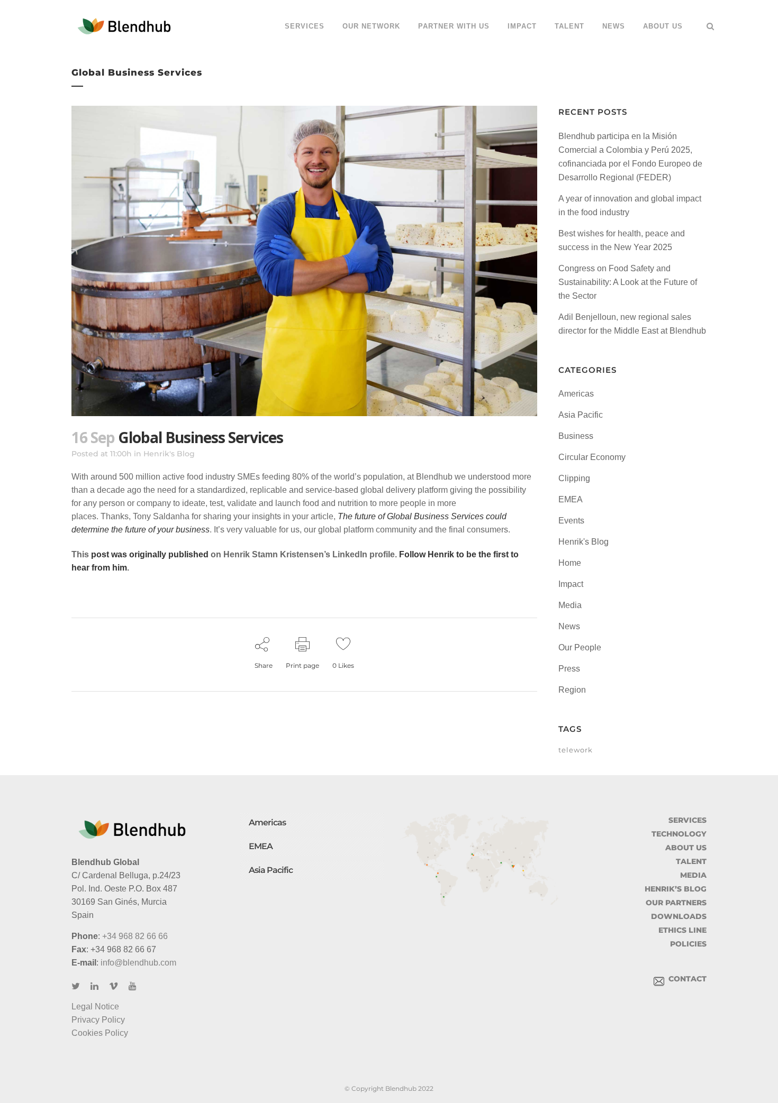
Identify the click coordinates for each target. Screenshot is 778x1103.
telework (575, 750)
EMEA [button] (261, 846)
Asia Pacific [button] (271, 870)
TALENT (691, 861)
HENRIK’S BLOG (676, 889)
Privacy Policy (98, 1019)
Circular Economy (592, 457)
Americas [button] (267, 822)
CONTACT (685, 978)
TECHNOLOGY (679, 834)
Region (572, 689)
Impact (570, 584)
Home (569, 562)
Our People (579, 647)
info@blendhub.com (138, 962)
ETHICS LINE (682, 930)
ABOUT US (686, 847)
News (569, 626)
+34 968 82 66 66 (135, 936)
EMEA (570, 499)
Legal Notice (95, 1006)
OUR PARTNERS (676, 902)
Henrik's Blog (169, 453)
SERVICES (687, 820)
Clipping (574, 478)
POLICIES (688, 944)
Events (571, 520)
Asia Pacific (580, 414)
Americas (576, 393)
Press (569, 668)
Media (570, 605)
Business (575, 435)
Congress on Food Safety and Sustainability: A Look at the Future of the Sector (627, 282)
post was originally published (150, 554)
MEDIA (693, 875)
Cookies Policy (99, 1032)
